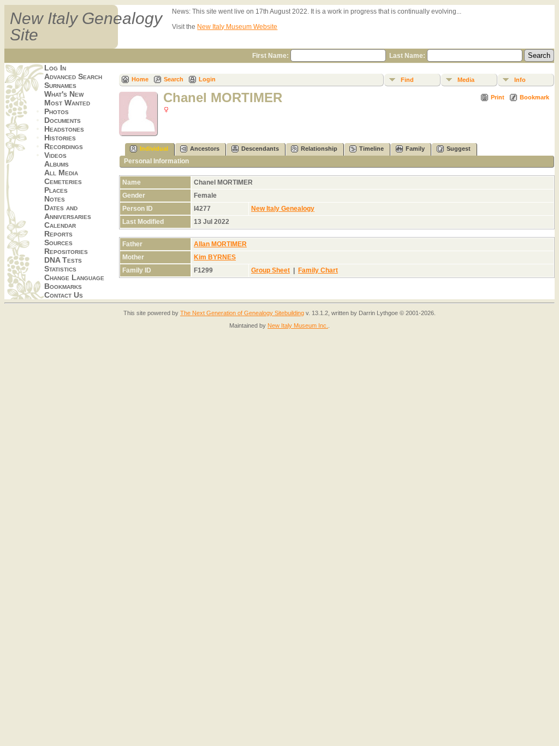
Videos (55, 155)
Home (140, 79)
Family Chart (318, 270)
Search (173, 79)
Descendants (260, 148)
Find (407, 79)
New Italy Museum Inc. (297, 325)
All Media (61, 172)
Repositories (66, 251)
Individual (154, 148)
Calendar (60, 225)
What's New (64, 94)
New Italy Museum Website (237, 27)
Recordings (63, 146)
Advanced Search (73, 76)
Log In (55, 67)
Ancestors (204, 148)
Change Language (74, 277)
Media (465, 79)
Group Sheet (270, 270)
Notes (54, 198)
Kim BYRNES (215, 257)
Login (207, 79)
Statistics (60, 268)
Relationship (319, 148)
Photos (56, 111)
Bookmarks (63, 286)
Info (520, 79)
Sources (58, 242)
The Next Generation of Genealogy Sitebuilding (242, 313)
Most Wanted (67, 102)
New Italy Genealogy (282, 208)
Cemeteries (63, 181)
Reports (58, 233)
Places (56, 190)
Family (415, 148)
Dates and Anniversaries (67, 212)
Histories (60, 137)
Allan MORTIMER (220, 244)
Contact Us (63, 295)
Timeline (371, 148)
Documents (62, 120)
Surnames (60, 85)
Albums (56, 163)
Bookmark (534, 97)
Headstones (64, 129)
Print (497, 97)
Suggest (459, 148)
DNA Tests (63, 260)
